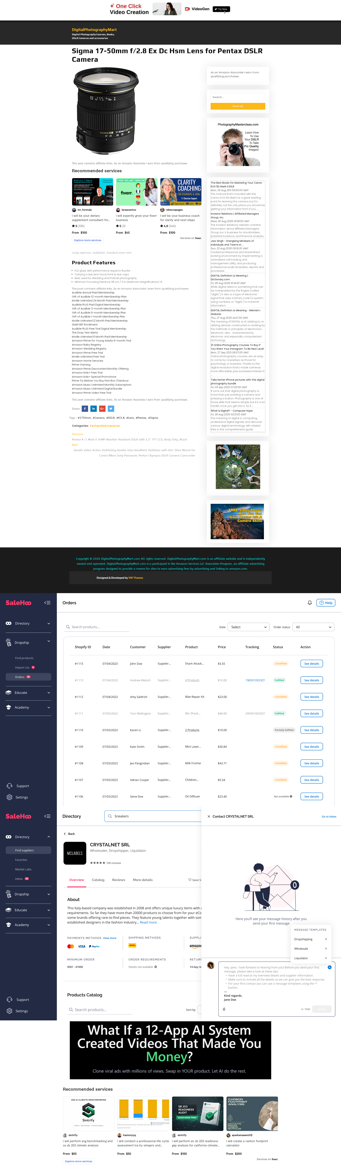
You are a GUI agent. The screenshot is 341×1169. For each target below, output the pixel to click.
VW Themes (135, 577)
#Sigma (153, 417)
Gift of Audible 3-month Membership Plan (99, 308)
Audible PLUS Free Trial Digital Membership (99, 328)
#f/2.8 (120, 417)
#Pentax (141, 417)
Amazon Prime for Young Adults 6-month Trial (101, 340)
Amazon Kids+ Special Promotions (94, 377)
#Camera (98, 417)
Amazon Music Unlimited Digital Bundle (97, 388)
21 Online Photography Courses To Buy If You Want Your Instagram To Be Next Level (237, 347)
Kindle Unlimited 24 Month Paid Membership (100, 300)
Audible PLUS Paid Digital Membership (96, 304)
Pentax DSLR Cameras (105, 426)
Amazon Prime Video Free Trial (91, 393)
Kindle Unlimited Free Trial (88, 356)
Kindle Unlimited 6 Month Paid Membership (99, 336)
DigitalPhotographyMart (94, 29)
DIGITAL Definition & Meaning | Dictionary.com (229, 277)
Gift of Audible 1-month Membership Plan (98, 316)
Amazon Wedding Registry (89, 348)
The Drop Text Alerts (85, 332)
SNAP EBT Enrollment (85, 324)
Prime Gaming (81, 364)
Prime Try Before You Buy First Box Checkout (100, 380)
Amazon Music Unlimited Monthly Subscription (101, 385)
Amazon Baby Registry (86, 344)
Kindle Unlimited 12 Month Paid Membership (100, 320)
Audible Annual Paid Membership (93, 292)
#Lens (130, 417)
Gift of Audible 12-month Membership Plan (99, 296)
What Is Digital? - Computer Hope (232, 411)
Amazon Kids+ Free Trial (87, 372)
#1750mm (84, 417)
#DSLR (110, 417)
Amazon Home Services (87, 360)
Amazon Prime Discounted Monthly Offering (100, 369)
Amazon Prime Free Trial (87, 352)
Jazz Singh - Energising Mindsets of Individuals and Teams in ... (232, 242)
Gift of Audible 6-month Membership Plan (99, 312)
